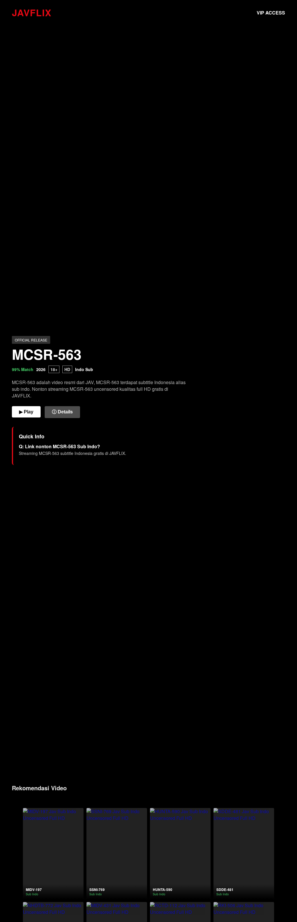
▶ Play (26, 411)
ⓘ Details (62, 411)
